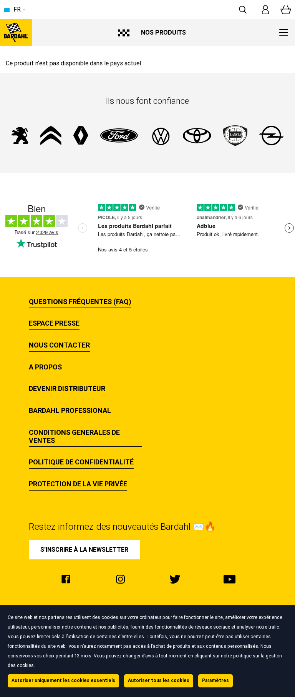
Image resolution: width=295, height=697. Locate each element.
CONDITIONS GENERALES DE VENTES (74, 436)
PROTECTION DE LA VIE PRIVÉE (78, 484)
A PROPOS (45, 367)
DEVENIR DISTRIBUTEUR (67, 389)
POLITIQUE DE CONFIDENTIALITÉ (81, 462)
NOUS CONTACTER (59, 345)
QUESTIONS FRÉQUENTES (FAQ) (80, 302)
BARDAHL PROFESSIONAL (70, 410)
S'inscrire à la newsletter (84, 549)
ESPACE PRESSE (54, 323)
